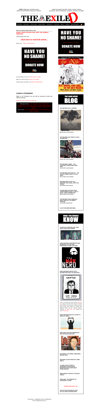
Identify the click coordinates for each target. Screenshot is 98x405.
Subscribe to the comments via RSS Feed (26, 100)
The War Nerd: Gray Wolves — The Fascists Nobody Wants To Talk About (69, 174)
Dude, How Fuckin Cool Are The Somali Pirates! (32, 33)
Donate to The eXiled (34, 79)
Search (67, 24)
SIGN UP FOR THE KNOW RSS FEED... (69, 390)
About (62, 24)
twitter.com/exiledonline (36, 82)
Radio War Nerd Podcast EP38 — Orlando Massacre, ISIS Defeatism (69, 272)
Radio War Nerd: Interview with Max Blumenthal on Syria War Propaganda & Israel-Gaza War (70, 244)
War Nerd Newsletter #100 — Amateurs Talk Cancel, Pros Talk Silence (69, 183)
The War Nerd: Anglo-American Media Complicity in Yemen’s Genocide (68, 200)
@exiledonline (75, 24)
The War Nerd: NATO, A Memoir (68, 108)
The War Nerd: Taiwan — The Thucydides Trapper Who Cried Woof (68, 165)
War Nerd (19, 24)
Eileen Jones (41, 24)
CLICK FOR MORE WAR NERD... (68, 208)
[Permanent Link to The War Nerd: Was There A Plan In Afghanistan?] (71, 149)
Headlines (56, 24)
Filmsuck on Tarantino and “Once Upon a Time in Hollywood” (69, 228)
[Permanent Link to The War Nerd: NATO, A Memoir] (71, 121)
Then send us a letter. (35, 76)
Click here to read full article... (34, 40)
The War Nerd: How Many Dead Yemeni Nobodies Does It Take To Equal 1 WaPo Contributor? (69, 191)
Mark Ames (26, 24)
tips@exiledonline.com (71, 386)
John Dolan (50, 24)
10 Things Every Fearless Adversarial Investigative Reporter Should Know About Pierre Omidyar (68, 367)
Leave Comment (70, 132)
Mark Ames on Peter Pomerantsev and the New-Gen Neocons (69, 333)
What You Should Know (22, 30)
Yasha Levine (33, 24)
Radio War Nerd (71, 309)
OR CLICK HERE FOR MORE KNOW (68, 391)
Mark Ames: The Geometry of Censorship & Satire (68, 380)
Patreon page (66, 310)
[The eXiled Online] (50, 23)
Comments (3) (69, 203)
